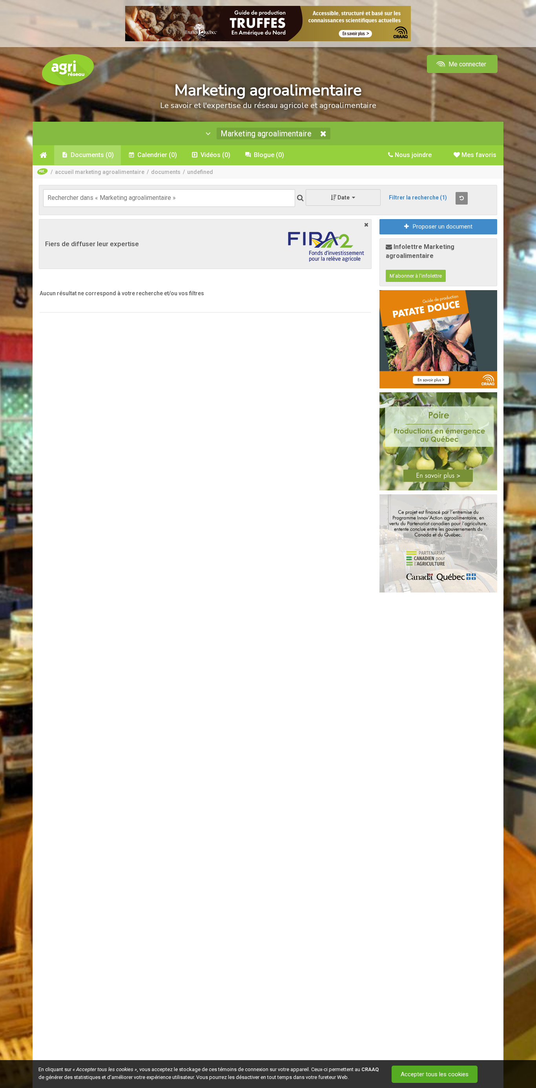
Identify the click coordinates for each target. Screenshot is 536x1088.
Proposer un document (442, 226)
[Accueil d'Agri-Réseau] (67, 69)
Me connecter (466, 64)
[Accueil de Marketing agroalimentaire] (43, 155)
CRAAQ (370, 1069)
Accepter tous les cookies (435, 1074)
